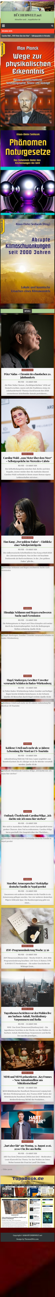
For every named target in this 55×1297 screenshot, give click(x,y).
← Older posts (6, 1169)
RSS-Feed (21, 382)
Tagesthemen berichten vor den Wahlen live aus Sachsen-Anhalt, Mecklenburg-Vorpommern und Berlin (27, 1016)
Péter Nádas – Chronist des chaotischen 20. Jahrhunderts (27, 375)
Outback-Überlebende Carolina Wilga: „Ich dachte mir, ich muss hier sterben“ (27, 817)
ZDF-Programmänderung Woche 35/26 (27, 950)
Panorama (27, 608)
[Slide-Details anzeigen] (27, 84)
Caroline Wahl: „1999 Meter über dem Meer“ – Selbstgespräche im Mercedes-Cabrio (27, 459)
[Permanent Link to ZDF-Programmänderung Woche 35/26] (27, 926)
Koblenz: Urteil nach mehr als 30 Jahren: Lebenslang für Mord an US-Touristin (28, 749)
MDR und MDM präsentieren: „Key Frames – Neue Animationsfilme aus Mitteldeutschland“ (27, 1080)
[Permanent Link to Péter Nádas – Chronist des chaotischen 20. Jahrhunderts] (27, 341)
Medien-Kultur (27, 370)
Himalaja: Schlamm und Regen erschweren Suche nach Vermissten (27, 613)
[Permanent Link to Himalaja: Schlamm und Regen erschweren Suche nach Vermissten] (27, 586)
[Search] (52, 25)
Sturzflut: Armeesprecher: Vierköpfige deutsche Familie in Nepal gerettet (27, 884)
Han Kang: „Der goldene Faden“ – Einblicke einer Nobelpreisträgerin (27, 543)
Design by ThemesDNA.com (27, 1239)
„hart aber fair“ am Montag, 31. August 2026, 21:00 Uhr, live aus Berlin (27, 1147)
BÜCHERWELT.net (27, 15)
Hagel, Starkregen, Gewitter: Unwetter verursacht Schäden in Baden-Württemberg (27, 681)
